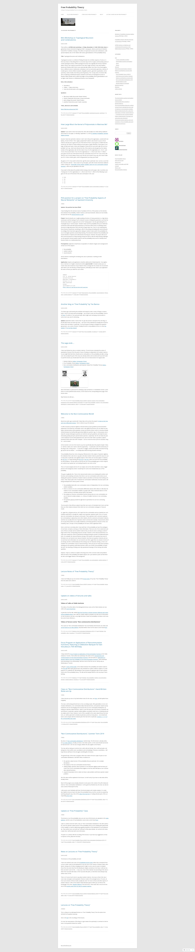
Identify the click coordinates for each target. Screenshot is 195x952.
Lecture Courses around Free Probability (116, 14)
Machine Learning (119, 85)
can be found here (70, 609)
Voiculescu (71, 633)
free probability (85, 113)
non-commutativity (94, 560)
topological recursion (94, 113)
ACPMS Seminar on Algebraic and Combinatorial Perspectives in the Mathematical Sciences (123, 46)
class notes (97, 722)
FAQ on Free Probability (72, 14)
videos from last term (84, 794)
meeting (96, 677)
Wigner (117, 65)
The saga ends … (67, 343)
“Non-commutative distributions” (75, 741)
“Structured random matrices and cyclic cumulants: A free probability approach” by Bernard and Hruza (124, 121)
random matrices (68, 294)
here (64, 315)
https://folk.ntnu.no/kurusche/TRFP (69, 109)
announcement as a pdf (77, 214)
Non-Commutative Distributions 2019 (85, 631)
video (76, 404)
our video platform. (67, 742)
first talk (65, 668)
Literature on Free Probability (89, 14)
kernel (91, 186)
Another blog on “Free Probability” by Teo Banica (80, 304)
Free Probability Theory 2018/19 (79, 400)
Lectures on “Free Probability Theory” (75, 905)
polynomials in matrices (98, 186)
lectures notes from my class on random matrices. (79, 886)
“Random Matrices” (77, 884)
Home (62, 14)
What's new (117, 168)
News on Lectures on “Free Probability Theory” (79, 851)
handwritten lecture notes (86, 862)
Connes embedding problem (122, 59)
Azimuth (117, 166)
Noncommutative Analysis (121, 169)
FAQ (116, 58)
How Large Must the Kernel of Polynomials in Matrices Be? (84, 124)
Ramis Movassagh (119, 160)
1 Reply (62, 203)
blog (83, 331)
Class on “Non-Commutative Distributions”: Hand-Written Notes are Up (83, 690)
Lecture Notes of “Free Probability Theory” (77, 571)
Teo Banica (94, 331)
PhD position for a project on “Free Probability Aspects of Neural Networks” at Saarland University (83, 199)
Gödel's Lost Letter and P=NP (121, 164)
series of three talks (71, 666)
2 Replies (63, 908)
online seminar (118, 89)
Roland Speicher (70, 114)
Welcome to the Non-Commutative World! (77, 414)
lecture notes (86, 579)
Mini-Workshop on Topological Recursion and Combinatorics (77, 39)
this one (65, 459)
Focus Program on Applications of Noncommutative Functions (85, 654)
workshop (102, 113)
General (74, 113)
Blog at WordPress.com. (66, 945)
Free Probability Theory (72, 7)
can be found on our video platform (70, 627)
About (101, 14)
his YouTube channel (71, 328)
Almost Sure (118, 162)
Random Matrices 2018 (92, 893)
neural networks (100, 292)
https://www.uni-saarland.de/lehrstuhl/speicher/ (75, 287)
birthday (102, 631)
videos (74, 361)
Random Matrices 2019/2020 (76, 402)
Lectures (94, 400)
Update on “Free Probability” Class (74, 811)
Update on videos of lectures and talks (76, 596)
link (67, 918)
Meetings (74, 631)
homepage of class (81, 361)
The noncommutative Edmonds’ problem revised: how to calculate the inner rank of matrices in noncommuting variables (124, 107)
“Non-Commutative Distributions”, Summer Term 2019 (82, 733)
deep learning (85, 292)
